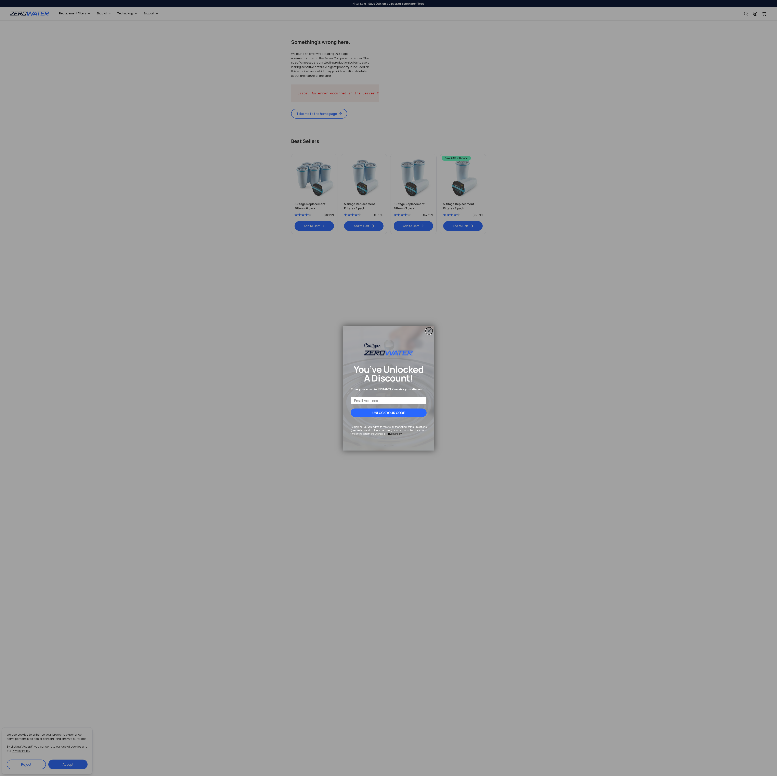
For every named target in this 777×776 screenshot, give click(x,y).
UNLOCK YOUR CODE (388, 413)
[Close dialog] (429, 330)
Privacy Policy (394, 434)
